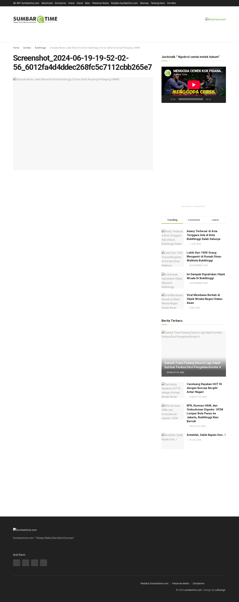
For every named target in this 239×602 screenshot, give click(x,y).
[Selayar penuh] (221, 99)
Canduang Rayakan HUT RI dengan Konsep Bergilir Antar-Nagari (204, 388)
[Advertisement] (194, 137)
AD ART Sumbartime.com (26, 3)
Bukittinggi (40, 47)
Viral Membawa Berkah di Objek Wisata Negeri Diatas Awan (204, 299)
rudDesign (220, 590)
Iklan (87, 3)
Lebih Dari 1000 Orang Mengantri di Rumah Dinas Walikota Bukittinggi (204, 256)
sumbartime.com (193, 590)
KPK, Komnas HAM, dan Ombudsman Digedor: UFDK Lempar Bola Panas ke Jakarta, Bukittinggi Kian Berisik (205, 413)
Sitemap (144, 3)
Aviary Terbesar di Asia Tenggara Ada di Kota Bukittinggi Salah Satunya (203, 235)
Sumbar (27, 47)
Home (71, 3)
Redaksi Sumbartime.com (124, 3)
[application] (194, 85)
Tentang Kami (158, 3)
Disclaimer (60, 3)
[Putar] (166, 99)
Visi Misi (171, 3)
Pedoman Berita (100, 3)
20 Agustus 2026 (175, 372)
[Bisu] (214, 99)
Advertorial (47, 3)
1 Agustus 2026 (196, 426)
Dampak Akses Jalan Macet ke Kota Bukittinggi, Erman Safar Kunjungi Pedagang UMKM (95, 47)
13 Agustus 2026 (197, 397)
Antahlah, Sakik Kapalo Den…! (206, 435)
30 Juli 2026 (194, 440)
